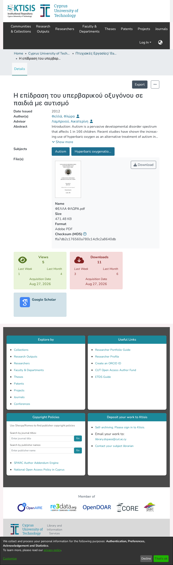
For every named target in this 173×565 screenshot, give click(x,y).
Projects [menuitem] (144, 29)
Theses (18, 377)
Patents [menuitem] (127, 29)
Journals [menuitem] (161, 29)
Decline (146, 559)
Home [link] (18, 53)
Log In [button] (144, 42)
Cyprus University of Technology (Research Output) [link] (49, 53)
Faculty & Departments (29, 370)
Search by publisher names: (25, 445)
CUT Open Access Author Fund (115, 370)
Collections (21, 350)
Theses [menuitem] (110, 29)
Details (19, 69)
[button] (21, 11)
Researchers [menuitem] (64, 29)
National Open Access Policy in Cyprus (39, 470)
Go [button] (78, 438)
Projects (19, 390)
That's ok (161, 559)
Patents (19, 384)
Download (145, 164)
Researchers (22, 363)
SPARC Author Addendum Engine (36, 463)
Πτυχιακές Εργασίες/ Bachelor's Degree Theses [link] (97, 53)
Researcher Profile (107, 357)
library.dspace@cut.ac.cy (110, 439)
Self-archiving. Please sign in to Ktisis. (120, 427)
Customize (10, 559)
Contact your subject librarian (114, 446)
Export (140, 84)
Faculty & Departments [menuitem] (89, 29)
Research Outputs (25, 357)
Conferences (22, 404)
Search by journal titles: (23, 433)
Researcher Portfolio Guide (112, 350)
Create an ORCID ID (108, 363)
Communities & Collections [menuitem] (21, 29)
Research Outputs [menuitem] (43, 29)
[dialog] (86, 551)
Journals (19, 397)
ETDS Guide (103, 377)
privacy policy (52, 550)
